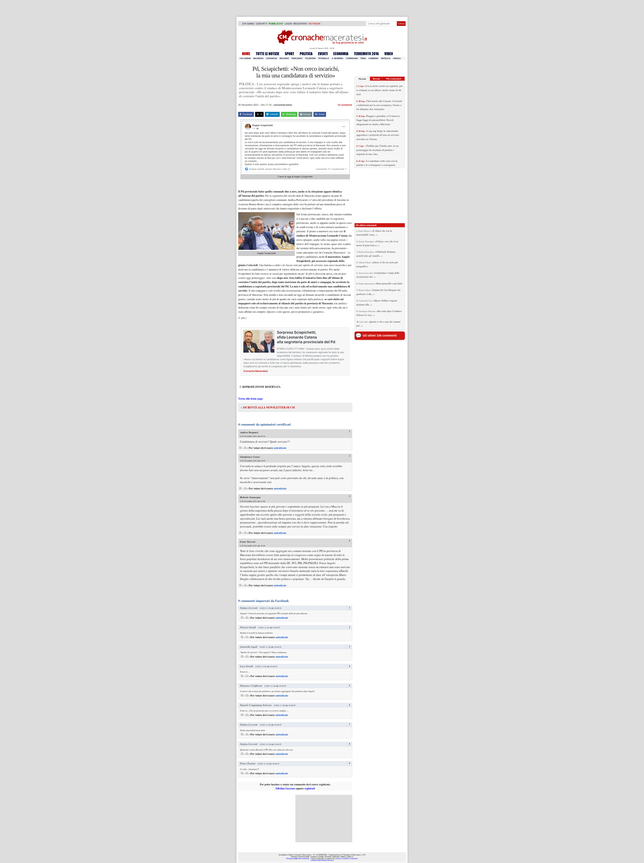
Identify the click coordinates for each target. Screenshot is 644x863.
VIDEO (388, 54)
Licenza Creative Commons (346, 858)
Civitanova (271, 58)
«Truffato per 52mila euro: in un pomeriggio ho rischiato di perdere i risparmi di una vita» (377, 150)
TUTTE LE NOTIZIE (267, 54)
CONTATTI (261, 23)
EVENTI (323, 54)
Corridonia (352, 58)
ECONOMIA (340, 54)
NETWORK (314, 23)
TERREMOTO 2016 (366, 54)
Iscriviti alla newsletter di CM (268, 407)
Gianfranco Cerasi (250, 457)
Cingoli (397, 58)
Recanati (284, 58)
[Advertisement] (324, 818)
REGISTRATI (300, 23)
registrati (310, 788)
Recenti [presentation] (376, 78)
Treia (363, 58)
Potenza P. (323, 58)
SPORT (289, 54)
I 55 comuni (245, 58)
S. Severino (337, 58)
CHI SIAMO (248, 23)
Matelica (385, 58)
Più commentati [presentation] (393, 78)
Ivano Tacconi (247, 541)
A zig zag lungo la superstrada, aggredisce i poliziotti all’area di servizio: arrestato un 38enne (377, 135)
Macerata (258, 58)
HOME (246, 54)
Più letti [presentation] (362, 78)
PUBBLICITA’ (276, 23)
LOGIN (288, 23)
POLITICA (306, 54)
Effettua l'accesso (285, 788)
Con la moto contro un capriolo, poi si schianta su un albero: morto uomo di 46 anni (379, 90)
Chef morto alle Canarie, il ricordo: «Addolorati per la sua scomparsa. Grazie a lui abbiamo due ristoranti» (379, 105)
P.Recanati (296, 58)
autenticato (280, 448)
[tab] (362, 79)
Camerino (373, 58)
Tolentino (310, 58)
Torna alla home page (250, 398)
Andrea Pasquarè (249, 432)
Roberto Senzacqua (250, 497)
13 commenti (345, 104)
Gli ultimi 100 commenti (380, 335)
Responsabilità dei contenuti (297, 858)
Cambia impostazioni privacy (322, 860)
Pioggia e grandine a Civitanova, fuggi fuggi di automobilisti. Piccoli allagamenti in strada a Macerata (378, 120)
